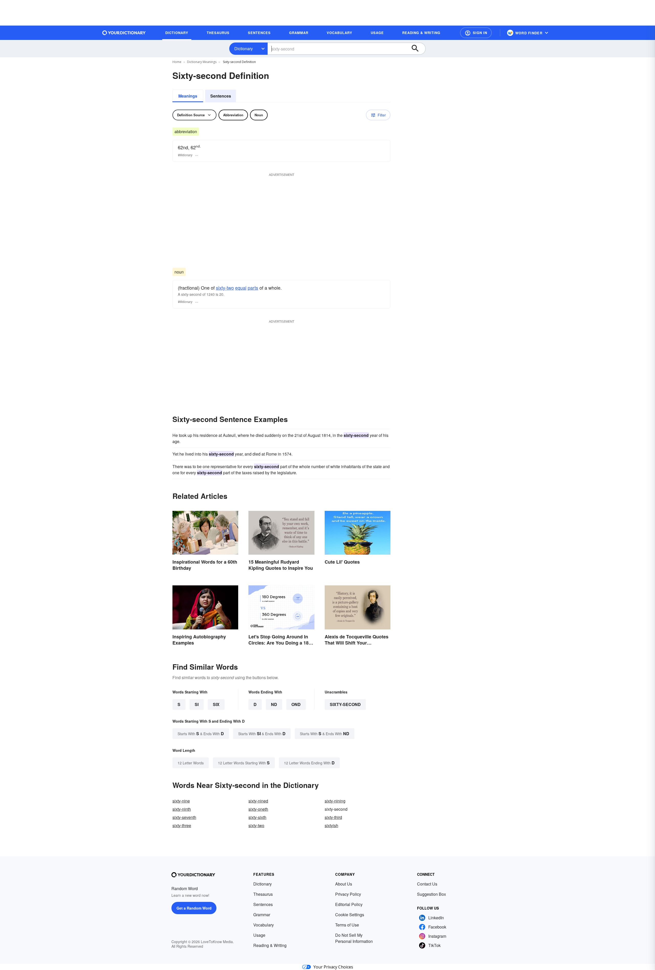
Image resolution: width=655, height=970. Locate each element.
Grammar (261, 915)
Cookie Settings (349, 915)
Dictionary (243, 48)
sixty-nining (335, 801)
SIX (216, 704)
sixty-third (333, 817)
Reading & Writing (270, 945)
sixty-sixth (257, 817)
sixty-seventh (184, 817)
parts (253, 287)
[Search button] (417, 48)
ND (274, 704)
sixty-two (225, 287)
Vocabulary (263, 925)
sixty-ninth (181, 809)
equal (240, 287)
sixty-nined (258, 801)
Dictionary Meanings (201, 62)
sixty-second (345, 704)
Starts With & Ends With (201, 733)
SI (197, 704)
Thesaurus (263, 894)
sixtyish (331, 825)
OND (296, 704)
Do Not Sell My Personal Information (354, 938)
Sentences (220, 96)
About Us (343, 884)
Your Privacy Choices (333, 967)
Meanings (187, 96)
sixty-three (181, 825)
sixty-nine (181, 801)
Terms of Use (347, 925)
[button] (476, 32)
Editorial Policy (349, 904)
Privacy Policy (348, 894)
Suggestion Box (431, 894)
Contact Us (427, 884)
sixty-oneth (258, 809)
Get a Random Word (194, 908)
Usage (259, 935)
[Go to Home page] (124, 32)
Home (176, 62)
